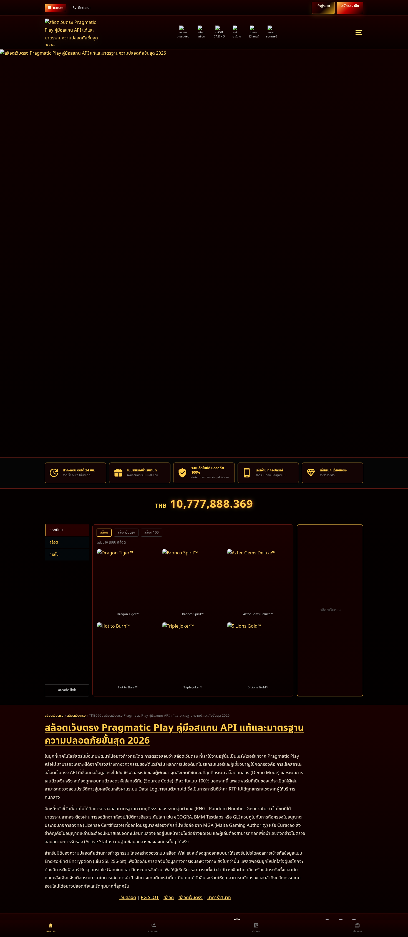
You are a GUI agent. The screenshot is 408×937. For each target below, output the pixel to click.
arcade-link (67, 690)
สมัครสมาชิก (350, 5)
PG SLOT (150, 897)
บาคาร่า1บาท (219, 897)
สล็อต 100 (151, 532)
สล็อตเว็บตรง (126, 532)
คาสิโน (54, 554)
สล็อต (53, 542)
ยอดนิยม (56, 530)
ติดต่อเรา (84, 7)
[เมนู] (358, 32)
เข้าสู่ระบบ (323, 6)
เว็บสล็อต (127, 897)
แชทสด (58, 7)
